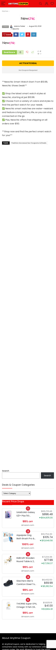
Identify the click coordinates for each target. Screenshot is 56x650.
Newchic (15, 29)
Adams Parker (19, 26)
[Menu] (3, 3)
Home (5, 11)
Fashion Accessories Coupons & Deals (28, 143)
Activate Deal (28, 63)
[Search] (40, 3)
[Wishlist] (52, 3)
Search (5, 470)
